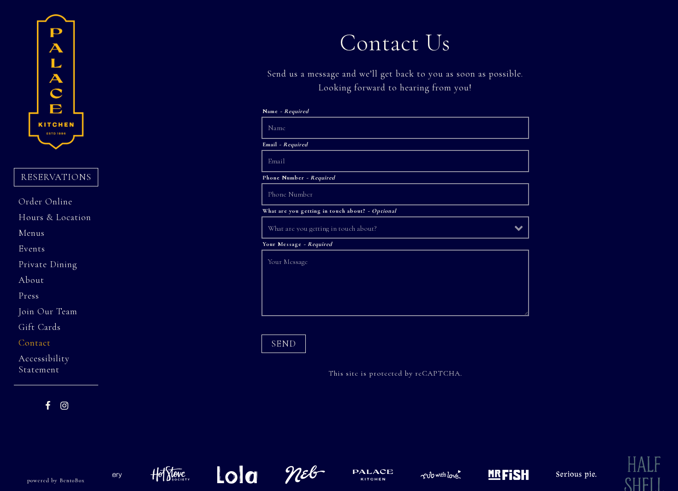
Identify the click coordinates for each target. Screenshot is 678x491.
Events (31, 248)
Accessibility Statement (44, 364)
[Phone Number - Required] (395, 194)
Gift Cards (41, 327)
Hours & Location (54, 217)
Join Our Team (47, 311)
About (31, 280)
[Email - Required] (395, 161)
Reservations (59, 177)
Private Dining (47, 264)
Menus (31, 233)
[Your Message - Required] (395, 283)
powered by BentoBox (69, 480)
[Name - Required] (395, 128)
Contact (34, 342)
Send (283, 343)
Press (28, 295)
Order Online (47, 201)
